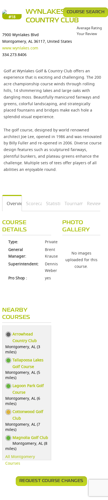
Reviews (91, 203)
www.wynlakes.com (20, 48)
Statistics (51, 203)
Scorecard (32, 203)
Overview (12, 203)
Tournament (72, 203)
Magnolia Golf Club (30, 437)
